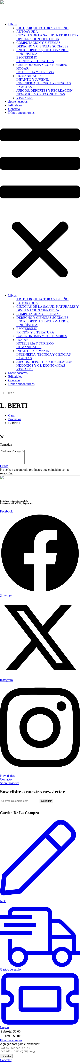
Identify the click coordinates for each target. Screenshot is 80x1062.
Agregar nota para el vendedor (19, 1044)
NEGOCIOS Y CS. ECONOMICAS (40, 94)
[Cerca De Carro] (1, 804)
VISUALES (24, 98)
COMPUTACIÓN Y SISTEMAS (38, 42)
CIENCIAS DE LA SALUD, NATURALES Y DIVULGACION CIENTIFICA (47, 37)
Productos (14, 419)
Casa (11, 415)
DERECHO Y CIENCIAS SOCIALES (42, 46)
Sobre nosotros (17, 101)
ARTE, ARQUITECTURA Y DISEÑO (42, 28)
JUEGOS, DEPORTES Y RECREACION (44, 90)
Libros (12, 24)
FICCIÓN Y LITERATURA (35, 61)
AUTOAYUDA (27, 31)
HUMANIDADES (28, 76)
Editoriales (15, 105)
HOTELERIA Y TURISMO (35, 72)
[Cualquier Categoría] (12, 451)
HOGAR (22, 68)
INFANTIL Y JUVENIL (32, 79)
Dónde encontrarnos (21, 112)
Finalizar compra (11, 1040)
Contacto (14, 109)
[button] (40, 204)
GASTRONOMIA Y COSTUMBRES (41, 64)
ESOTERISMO (26, 57)
